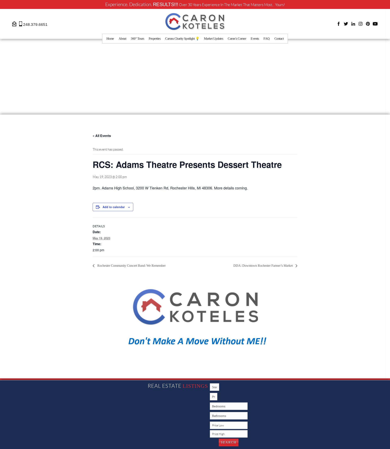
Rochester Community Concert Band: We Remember (131, 265)
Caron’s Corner (237, 38)
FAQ (266, 38)
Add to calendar (114, 207)
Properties (154, 38)
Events (255, 38)
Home (110, 38)
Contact (279, 38)
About (122, 38)
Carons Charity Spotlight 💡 (182, 38)
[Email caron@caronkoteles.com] (14, 23)
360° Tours (137, 38)
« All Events (102, 135)
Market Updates (213, 38)
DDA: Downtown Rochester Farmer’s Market (263, 265)
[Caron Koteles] (195, 21)
